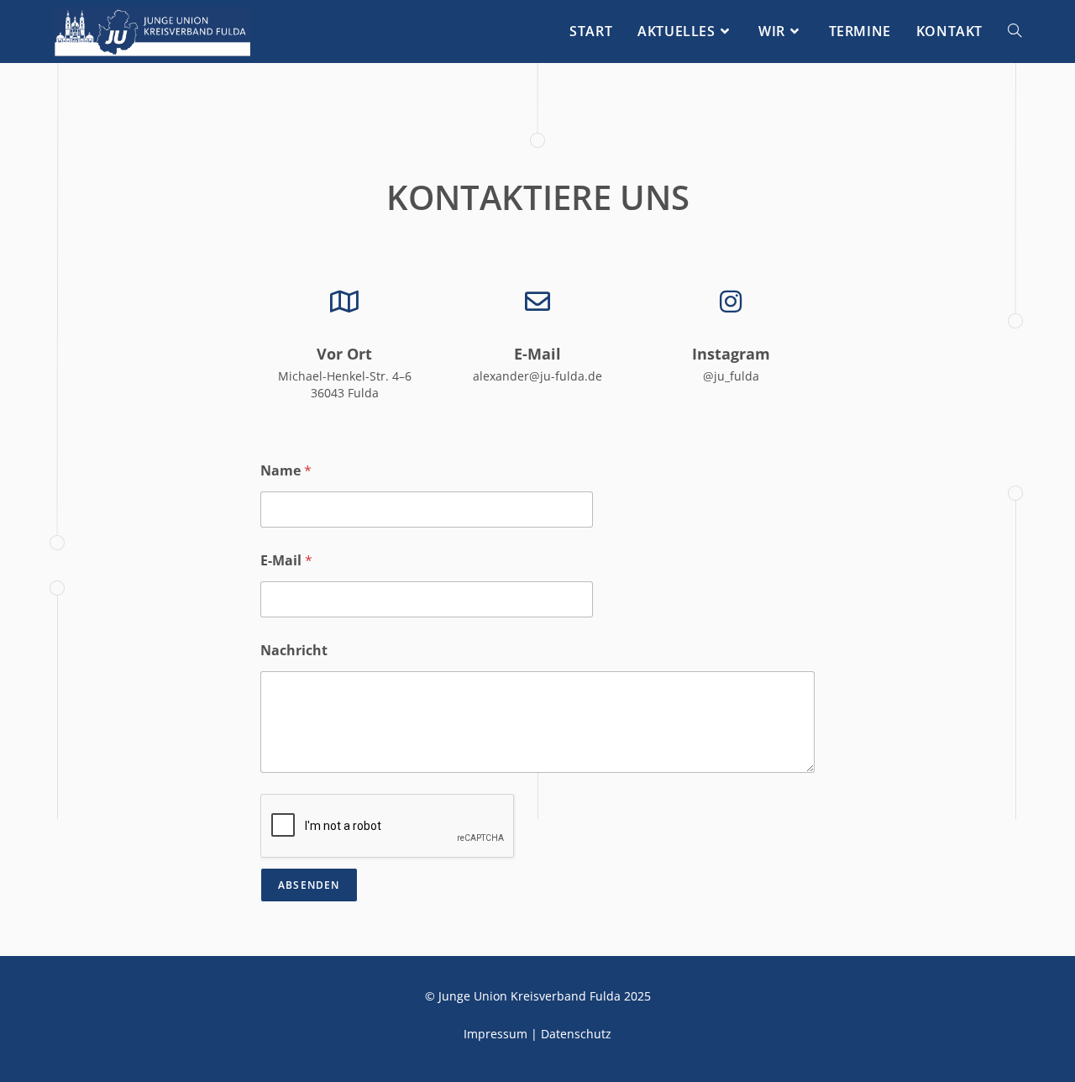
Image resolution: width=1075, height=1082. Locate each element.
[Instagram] (730, 301)
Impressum (495, 1034)
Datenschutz (576, 1034)
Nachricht (294, 651)
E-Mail (537, 354)
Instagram (731, 354)
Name (286, 471)
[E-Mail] (537, 301)
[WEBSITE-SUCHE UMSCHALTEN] (1014, 31)
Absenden (309, 885)
